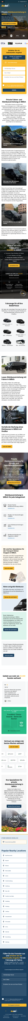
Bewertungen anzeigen (14, 277)
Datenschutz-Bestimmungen (17, 85)
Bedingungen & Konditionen (16, 1017)
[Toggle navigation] (25, 6)
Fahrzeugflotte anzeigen (9, 287)
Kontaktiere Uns (11, 508)
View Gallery (20, 371)
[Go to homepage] (5, 5)
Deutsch (2, 1)
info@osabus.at (23, 1)
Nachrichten (23, 1016)
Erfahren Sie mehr (19, 287)
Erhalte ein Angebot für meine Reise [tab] (16, 57)
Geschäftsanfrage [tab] (12, 62)
